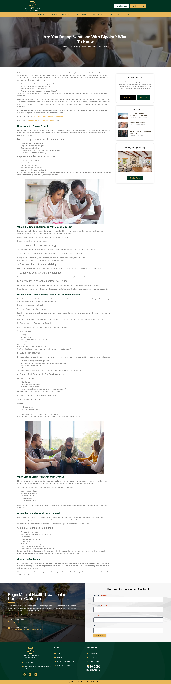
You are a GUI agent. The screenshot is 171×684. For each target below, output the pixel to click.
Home (65, 47)
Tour (54, 15)
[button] (120, 162)
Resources (98, 15)
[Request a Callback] (9, 628)
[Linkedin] (35, 674)
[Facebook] (24, 674)
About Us (41, 15)
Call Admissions (17, 620)
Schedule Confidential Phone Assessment (26, 629)
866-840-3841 (33, 120)
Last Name (100, 605)
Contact (130, 15)
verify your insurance (48, 120)
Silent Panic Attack (137, 123)
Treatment (81, 15)
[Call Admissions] (9, 621)
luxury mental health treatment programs (48, 116)
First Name (100, 595)
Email (98, 615)
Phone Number (101, 626)
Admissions (114, 15)
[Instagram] (30, 674)
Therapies (65, 15)
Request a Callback (19, 627)
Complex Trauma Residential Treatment (138, 115)
